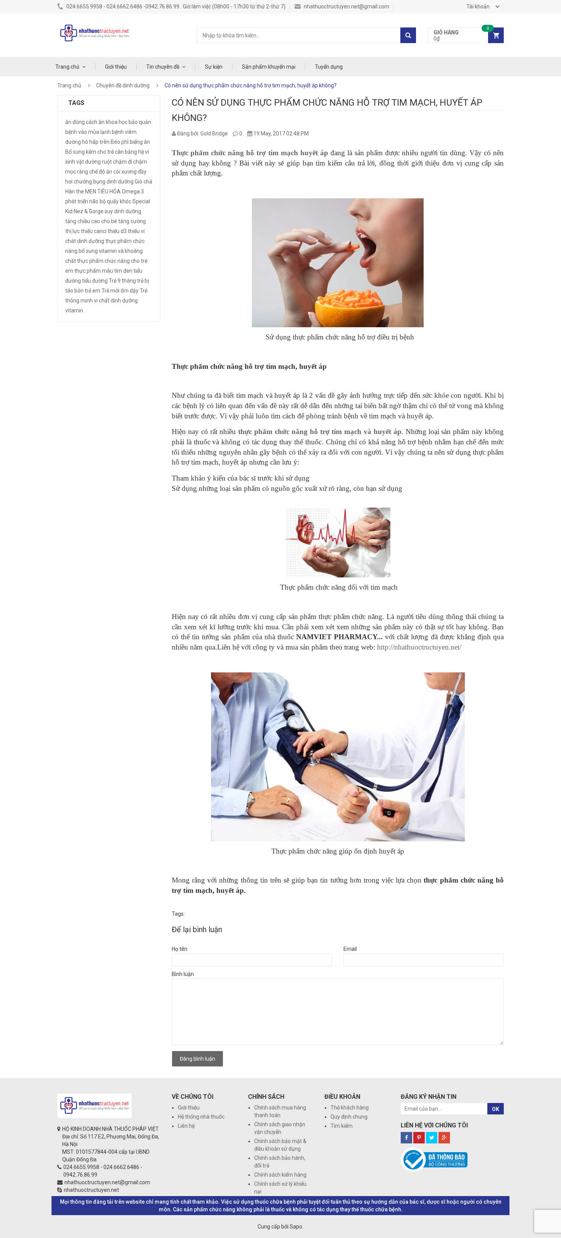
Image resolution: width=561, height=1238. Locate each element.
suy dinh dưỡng (123, 211)
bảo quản (140, 122)
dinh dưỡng (120, 181)
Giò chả (143, 181)
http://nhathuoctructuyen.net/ (419, 647)
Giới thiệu (116, 67)
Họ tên (179, 949)
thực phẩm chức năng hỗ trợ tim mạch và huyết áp (319, 432)
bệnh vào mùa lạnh (88, 132)
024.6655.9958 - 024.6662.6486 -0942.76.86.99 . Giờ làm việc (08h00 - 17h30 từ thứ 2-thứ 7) (175, 6)
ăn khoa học (112, 122)
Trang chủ (67, 67)
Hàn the (74, 191)
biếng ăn (140, 142)
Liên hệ (186, 1126)
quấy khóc (119, 201)
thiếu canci (93, 231)
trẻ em (92, 291)
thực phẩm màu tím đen (103, 271)
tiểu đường (95, 281)
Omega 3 (133, 191)
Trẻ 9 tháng (122, 281)
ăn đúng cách (81, 122)
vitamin (74, 310)
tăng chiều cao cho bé (91, 221)
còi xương (125, 172)
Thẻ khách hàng (349, 1108)
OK (495, 1109)
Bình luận (183, 974)
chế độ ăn (100, 172)
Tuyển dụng (329, 67)
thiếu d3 (117, 231)
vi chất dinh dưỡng (116, 300)
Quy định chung (349, 1117)
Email (350, 949)
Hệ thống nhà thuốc (201, 1117)
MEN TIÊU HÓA (103, 191)
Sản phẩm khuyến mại (268, 67)
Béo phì (120, 142)
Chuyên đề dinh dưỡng (123, 85)
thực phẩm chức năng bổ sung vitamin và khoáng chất (105, 251)
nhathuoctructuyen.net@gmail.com (346, 6)
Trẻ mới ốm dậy (120, 291)
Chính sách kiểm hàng (280, 1175)
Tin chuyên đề (162, 67)
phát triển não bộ (85, 201)
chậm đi (122, 162)
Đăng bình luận (197, 1059)
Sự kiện (213, 67)
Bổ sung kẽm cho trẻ (89, 152)
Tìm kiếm (341, 1126)
